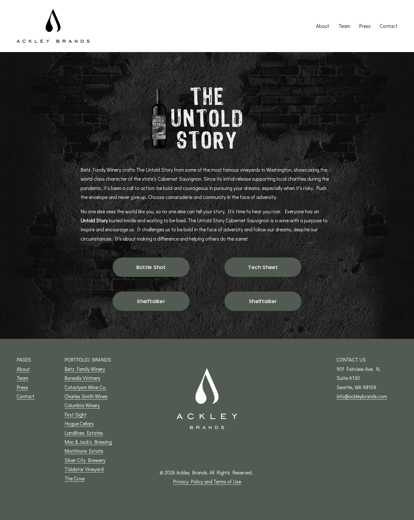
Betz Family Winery (84, 369)
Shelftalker (151, 301)
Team (344, 26)
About (322, 26)
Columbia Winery (82, 405)
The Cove (74, 478)
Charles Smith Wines (86, 396)
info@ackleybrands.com (362, 396)
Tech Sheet (263, 267)
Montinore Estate (83, 450)
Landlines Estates (83, 432)
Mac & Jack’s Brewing (88, 441)
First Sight (75, 414)
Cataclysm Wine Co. (85, 387)
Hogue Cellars (79, 423)
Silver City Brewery (84, 460)
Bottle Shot (151, 267)
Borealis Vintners (82, 378)
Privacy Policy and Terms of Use (207, 481)
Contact (388, 26)
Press (365, 26)
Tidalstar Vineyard (84, 469)
